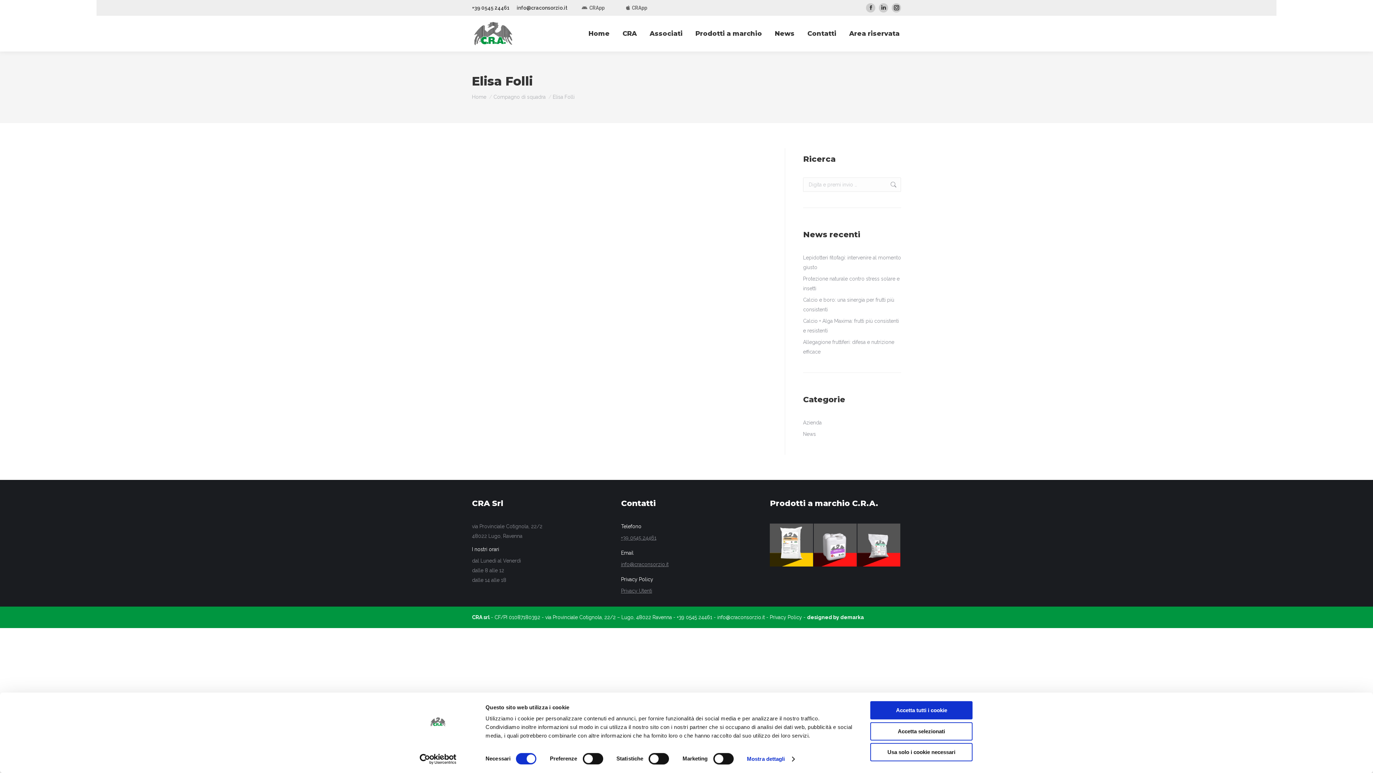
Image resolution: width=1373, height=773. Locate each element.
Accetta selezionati (921, 731)
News (809, 434)
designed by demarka (835, 617)
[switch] (593, 758)
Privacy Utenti (636, 591)
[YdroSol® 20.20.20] (879, 545)
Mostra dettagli (766, 759)
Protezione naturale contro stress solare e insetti (851, 283)
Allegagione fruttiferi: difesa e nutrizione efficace (848, 347)
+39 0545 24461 (491, 8)
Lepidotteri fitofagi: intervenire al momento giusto (852, 262)
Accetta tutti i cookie (921, 710)
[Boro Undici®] (835, 545)
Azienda (812, 423)
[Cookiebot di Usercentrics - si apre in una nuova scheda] (438, 759)
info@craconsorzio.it (542, 8)
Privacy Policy (786, 617)
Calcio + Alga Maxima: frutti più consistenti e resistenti (851, 326)
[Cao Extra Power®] (791, 545)
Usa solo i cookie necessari (921, 752)
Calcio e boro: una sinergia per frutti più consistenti (848, 304)
